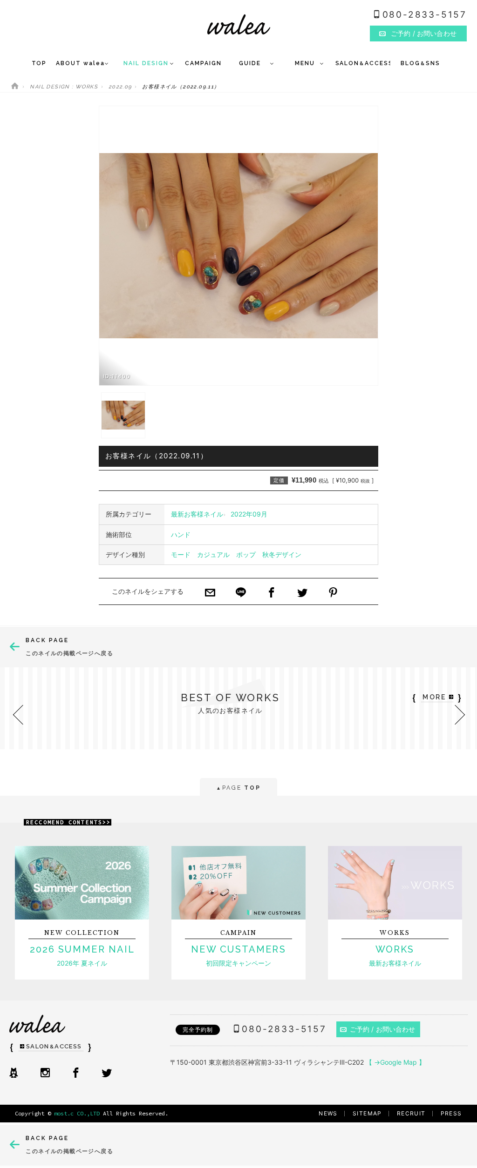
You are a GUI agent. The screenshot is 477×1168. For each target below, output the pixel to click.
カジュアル (213, 554)
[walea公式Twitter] (107, 1073)
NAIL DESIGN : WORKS (64, 87)
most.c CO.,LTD (77, 1113)
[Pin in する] (333, 593)
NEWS (328, 1113)
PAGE (238, 788)
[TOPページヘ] (15, 87)
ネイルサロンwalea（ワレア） (238, 24)
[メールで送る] (210, 593)
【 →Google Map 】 (395, 1062)
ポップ (246, 554)
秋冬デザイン (281, 554)
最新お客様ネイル (197, 514)
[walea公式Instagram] (45, 1073)
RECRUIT (411, 1113)
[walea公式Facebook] (76, 1073)
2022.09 (120, 87)
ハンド (181, 534)
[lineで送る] (241, 593)
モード (181, 554)
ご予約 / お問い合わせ (383, 1029)
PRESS (451, 1113)
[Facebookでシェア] (271, 593)
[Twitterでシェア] (302, 593)
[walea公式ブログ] (13, 1073)
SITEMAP (367, 1113)
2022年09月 (249, 514)
